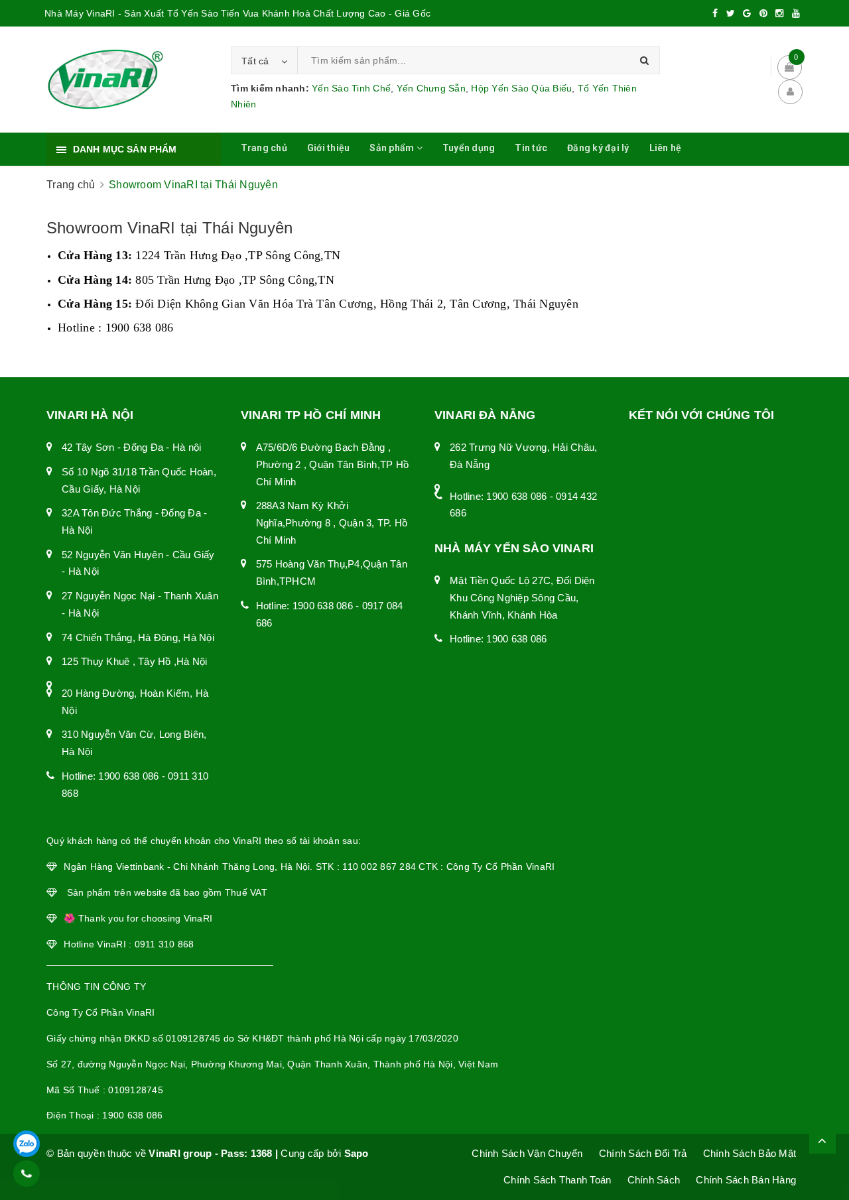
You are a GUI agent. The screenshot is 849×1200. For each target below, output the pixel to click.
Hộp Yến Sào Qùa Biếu (521, 88)
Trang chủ (264, 148)
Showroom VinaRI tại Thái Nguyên (169, 228)
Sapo (356, 1153)
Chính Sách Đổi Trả (643, 1153)
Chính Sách (654, 1179)
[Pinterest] (763, 13)
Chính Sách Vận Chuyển (527, 1153)
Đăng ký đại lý (598, 148)
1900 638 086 (128, 776)
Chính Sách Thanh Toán (557, 1179)
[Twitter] (730, 13)
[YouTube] (796, 13)
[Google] (747, 13)
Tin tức (531, 148)
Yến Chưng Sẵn (431, 88)
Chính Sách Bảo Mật (750, 1153)
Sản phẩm (392, 148)
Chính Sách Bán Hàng (746, 1179)
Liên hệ (665, 148)
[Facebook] (715, 13)
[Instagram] (779, 13)
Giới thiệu (328, 148)
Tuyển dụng (468, 148)
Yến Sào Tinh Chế (351, 88)
